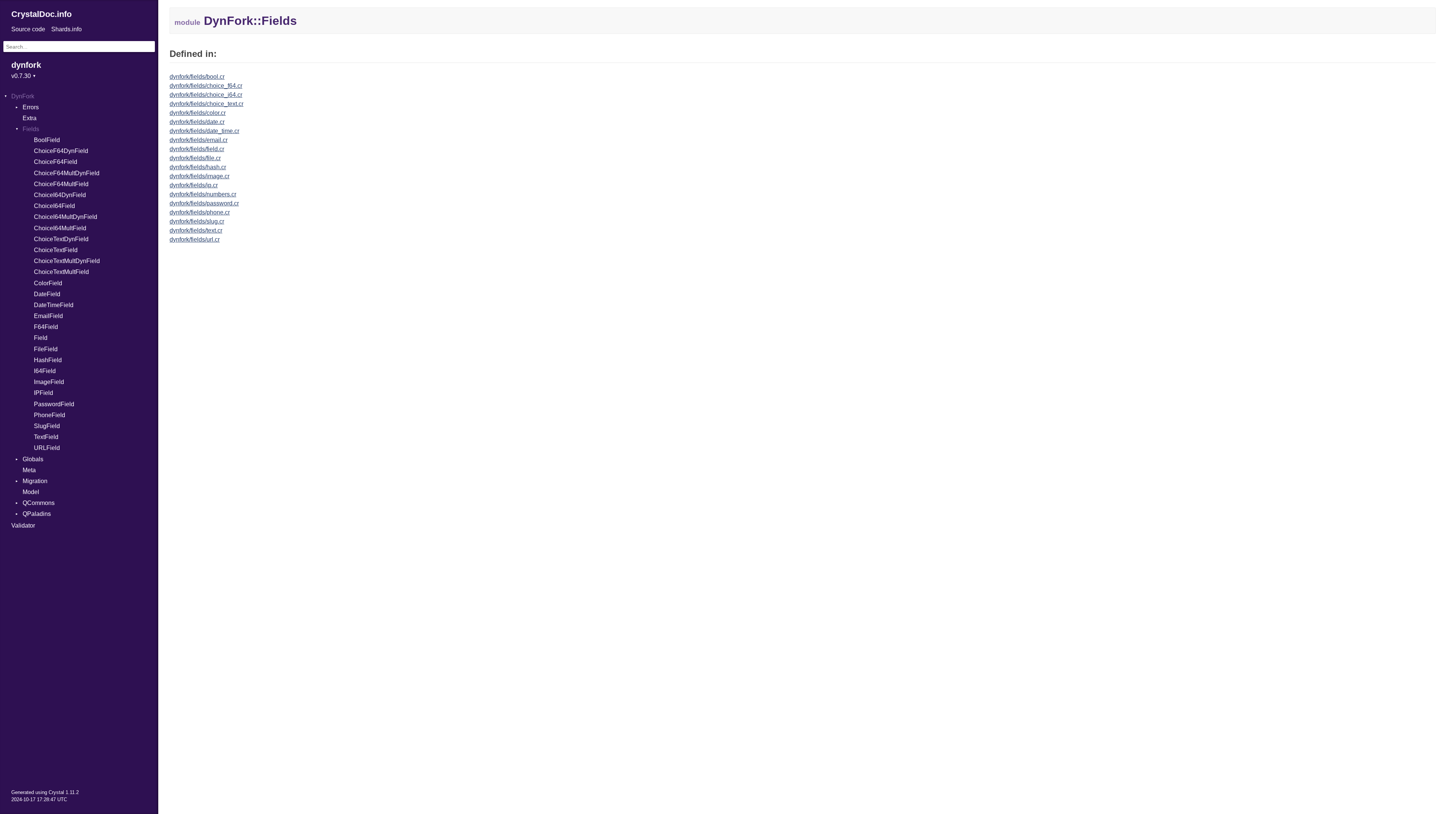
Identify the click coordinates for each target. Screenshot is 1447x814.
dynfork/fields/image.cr (199, 176)
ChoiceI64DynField (60, 195)
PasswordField (54, 404)
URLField (47, 448)
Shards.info (66, 29)
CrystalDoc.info (41, 14)
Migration (35, 481)
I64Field (45, 371)
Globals (33, 459)
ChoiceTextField (56, 250)
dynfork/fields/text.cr (196, 230)
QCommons (39, 503)
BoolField (47, 140)
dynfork (26, 65)
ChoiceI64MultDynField (65, 217)
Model (31, 492)
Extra (30, 118)
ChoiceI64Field (54, 206)
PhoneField (49, 415)
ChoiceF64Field (55, 162)
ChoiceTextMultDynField (67, 261)
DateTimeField (53, 305)
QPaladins (37, 514)
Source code (28, 29)
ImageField (49, 382)
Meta (29, 470)
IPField (43, 393)
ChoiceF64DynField (61, 151)
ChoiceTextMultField (61, 272)
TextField (46, 437)
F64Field (46, 327)
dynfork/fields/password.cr (204, 203)
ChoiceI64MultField (60, 228)
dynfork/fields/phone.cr (200, 212)
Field (40, 338)
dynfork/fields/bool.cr (197, 76)
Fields (31, 129)
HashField (48, 360)
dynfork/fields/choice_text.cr (206, 104)
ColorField (48, 283)
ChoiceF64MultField (61, 184)
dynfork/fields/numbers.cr (203, 194)
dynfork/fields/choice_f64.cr (206, 86)
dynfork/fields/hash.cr (198, 167)
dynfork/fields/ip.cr (194, 185)
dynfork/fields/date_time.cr (204, 131)
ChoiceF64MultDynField (66, 173)
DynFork (22, 96)
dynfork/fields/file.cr (195, 158)
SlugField (47, 426)
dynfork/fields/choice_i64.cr (206, 95)
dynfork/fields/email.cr (199, 140)
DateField (47, 294)
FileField (46, 349)
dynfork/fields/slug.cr (197, 221)
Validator (23, 525)
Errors (31, 107)
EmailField (48, 316)
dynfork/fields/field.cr (197, 149)
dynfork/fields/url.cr (195, 239)
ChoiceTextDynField (61, 239)
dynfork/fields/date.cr (197, 122)
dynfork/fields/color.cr (198, 113)
